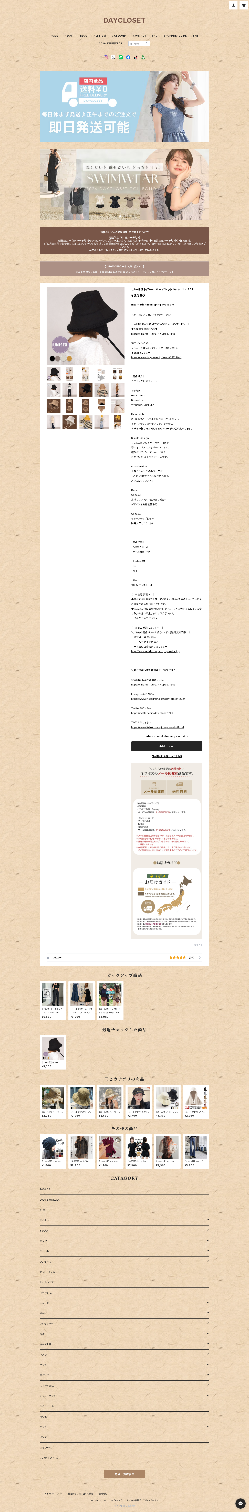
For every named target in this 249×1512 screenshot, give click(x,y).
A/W (42, 1210)
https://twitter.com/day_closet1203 (152, 713)
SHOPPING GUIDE (175, 35)
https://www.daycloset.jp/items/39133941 (156, 357)
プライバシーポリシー (53, 1493)
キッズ (43, 1426)
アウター (44, 1220)
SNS (196, 35)
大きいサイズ (47, 1447)
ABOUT (69, 35)
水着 (42, 1334)
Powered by (121, 1506)
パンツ (43, 1241)
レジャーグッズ (48, 1395)
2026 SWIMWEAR (110, 43)
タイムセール (47, 1406)
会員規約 (103, 1493)
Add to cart (167, 746)
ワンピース (45, 1261)
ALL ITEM (100, 35)
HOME (54, 35)
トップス (44, 1230)
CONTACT (139, 35)
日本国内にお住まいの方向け (167, 756)
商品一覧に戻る (124, 1474)
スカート (44, 1251)
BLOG (83, 35)
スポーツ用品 (47, 1385)
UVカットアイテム (49, 1457)
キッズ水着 (45, 1344)
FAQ (154, 35)
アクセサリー (47, 1323)
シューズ (44, 1303)
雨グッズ (44, 1375)
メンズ (43, 1437)
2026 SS (45, 1189)
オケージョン (47, 1292)
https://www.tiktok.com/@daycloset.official (157, 727)
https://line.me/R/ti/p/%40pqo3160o (153, 333)
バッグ (43, 1313)
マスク (43, 1354)
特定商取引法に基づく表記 (80, 1493)
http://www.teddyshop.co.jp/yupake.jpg (155, 651)
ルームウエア (47, 1282)
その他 (43, 1416)
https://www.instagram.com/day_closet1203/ (158, 698)
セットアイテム (47, 1272)
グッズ (43, 1364)
